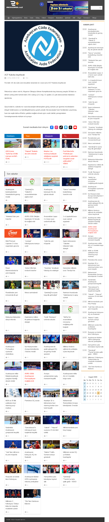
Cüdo (31, 18)
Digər (79, 18)
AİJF (74, 18)
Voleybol (51, 18)
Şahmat (67, 18)
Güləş (37, 18)
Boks (26, 18)
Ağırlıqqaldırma (17, 18)
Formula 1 (87, 18)
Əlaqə (94, 18)
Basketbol (59, 18)
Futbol (44, 18)
